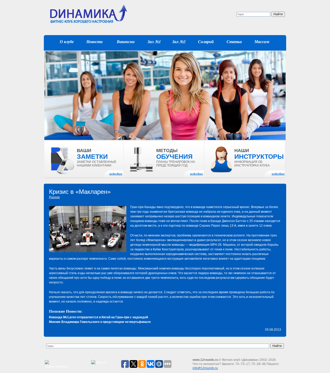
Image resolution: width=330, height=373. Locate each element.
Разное (54, 197)
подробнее (115, 174)
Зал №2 (179, 41)
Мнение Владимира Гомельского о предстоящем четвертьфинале (100, 322)
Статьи (234, 41)
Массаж (262, 41)
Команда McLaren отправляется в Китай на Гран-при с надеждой (98, 317)
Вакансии (126, 41)
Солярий (206, 41)
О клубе (67, 41)
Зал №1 (154, 41)
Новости (94, 41)
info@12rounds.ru (205, 368)
